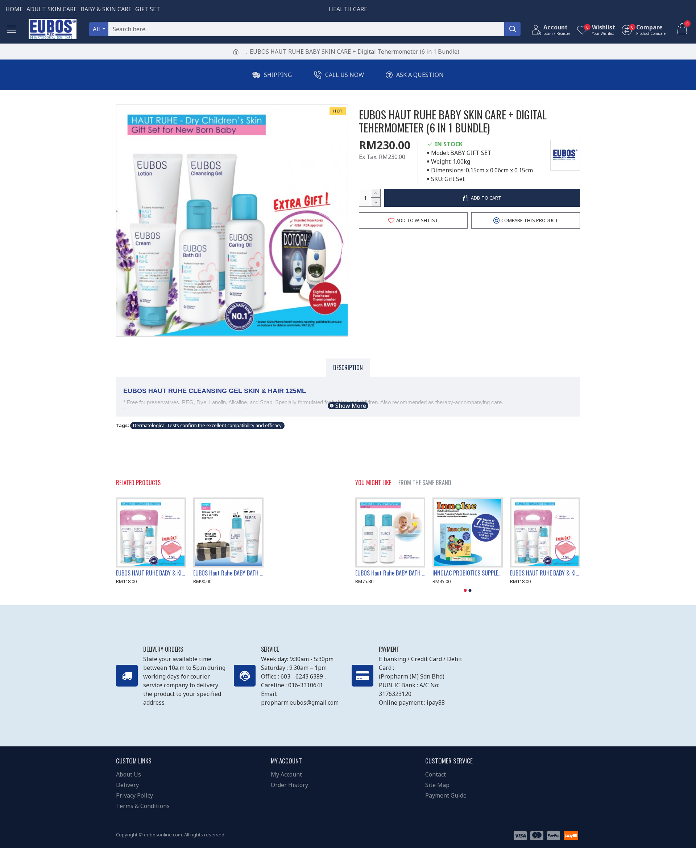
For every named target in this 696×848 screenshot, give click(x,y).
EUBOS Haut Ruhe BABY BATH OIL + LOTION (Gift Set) (228, 573)
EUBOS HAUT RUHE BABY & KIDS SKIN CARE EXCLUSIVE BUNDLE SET (151, 573)
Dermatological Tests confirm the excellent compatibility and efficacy (207, 425)
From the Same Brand (424, 483)
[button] (465, 590)
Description (348, 367)
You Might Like (373, 483)
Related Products (138, 483)
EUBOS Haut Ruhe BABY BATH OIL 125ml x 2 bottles (390, 573)
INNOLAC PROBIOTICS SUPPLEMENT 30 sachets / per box (467, 573)
